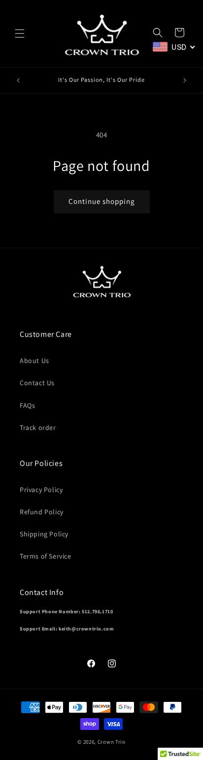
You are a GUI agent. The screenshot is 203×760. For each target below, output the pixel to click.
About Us (34, 360)
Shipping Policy (44, 533)
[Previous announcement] (18, 80)
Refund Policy (42, 511)
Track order (38, 427)
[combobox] (174, 47)
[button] (20, 33)
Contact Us (37, 382)
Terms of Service (45, 556)
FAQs (27, 405)
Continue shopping (101, 201)
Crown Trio (112, 741)
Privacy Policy (41, 489)
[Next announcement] (185, 80)
